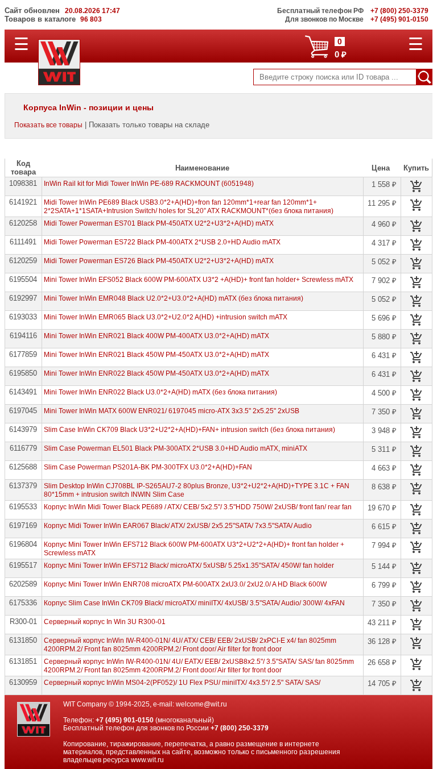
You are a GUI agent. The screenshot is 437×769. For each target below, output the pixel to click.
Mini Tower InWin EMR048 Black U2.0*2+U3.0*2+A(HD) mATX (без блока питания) (173, 298)
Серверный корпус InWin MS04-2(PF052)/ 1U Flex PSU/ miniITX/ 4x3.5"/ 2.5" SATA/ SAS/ (182, 683)
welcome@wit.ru (201, 704)
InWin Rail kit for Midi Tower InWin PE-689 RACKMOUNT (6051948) (149, 184)
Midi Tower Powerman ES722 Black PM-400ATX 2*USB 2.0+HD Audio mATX (162, 242)
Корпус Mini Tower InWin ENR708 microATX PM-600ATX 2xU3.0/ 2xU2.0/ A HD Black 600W (185, 584)
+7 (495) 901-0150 (125, 720)
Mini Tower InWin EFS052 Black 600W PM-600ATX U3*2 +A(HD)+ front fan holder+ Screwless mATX (198, 280)
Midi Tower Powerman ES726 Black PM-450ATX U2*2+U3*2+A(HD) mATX (159, 261)
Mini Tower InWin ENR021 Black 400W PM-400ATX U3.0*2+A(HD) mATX (156, 336)
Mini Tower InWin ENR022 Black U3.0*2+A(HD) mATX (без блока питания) (160, 392)
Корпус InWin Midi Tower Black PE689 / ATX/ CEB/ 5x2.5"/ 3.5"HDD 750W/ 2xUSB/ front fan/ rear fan (198, 507)
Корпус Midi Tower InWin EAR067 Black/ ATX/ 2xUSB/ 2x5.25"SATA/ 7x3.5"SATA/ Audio (178, 526)
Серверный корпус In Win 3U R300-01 (105, 622)
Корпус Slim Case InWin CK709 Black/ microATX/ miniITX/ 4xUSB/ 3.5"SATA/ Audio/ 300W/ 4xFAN (194, 603)
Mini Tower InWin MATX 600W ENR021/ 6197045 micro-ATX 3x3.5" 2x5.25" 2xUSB (171, 411)
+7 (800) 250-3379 (240, 728)
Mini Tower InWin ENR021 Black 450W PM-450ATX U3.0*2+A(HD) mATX (156, 355)
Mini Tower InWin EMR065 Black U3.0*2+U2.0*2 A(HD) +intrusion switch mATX (165, 317)
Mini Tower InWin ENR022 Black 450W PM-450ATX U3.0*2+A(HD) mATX (156, 373)
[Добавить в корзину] (416, 186)
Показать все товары (48, 125)
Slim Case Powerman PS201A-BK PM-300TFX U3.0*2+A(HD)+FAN (148, 467)
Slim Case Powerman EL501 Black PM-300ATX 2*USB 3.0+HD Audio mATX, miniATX (175, 448)
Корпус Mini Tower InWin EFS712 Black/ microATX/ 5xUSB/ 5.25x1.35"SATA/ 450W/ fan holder (189, 566)
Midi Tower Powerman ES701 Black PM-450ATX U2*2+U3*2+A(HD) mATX (159, 223)
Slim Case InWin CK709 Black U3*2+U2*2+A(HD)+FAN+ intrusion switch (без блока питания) (189, 430)
